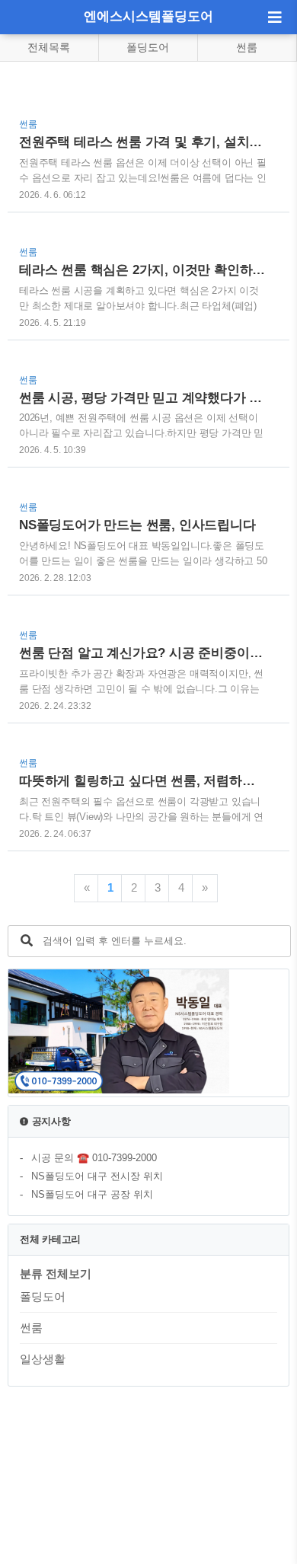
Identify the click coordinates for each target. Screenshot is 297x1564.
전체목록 (48, 47)
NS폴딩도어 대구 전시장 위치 (97, 1176)
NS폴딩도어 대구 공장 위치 (92, 1194)
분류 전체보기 (55, 1273)
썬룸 (246, 47)
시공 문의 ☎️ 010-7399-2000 (94, 1157)
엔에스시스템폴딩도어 (148, 16)
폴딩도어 (147, 47)
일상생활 (42, 1358)
